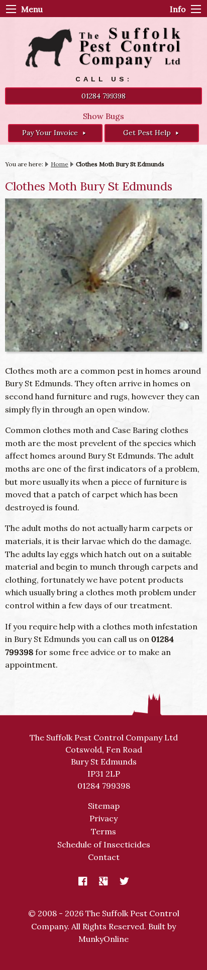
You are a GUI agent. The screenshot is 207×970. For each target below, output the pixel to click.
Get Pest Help (148, 132)
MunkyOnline (103, 939)
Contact (104, 857)
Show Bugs (103, 116)
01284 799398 (103, 95)
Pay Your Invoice (51, 132)
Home (59, 164)
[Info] (196, 9)
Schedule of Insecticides (103, 844)
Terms (103, 831)
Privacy (103, 818)
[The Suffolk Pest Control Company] (103, 48)
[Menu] (11, 9)
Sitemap (104, 806)
